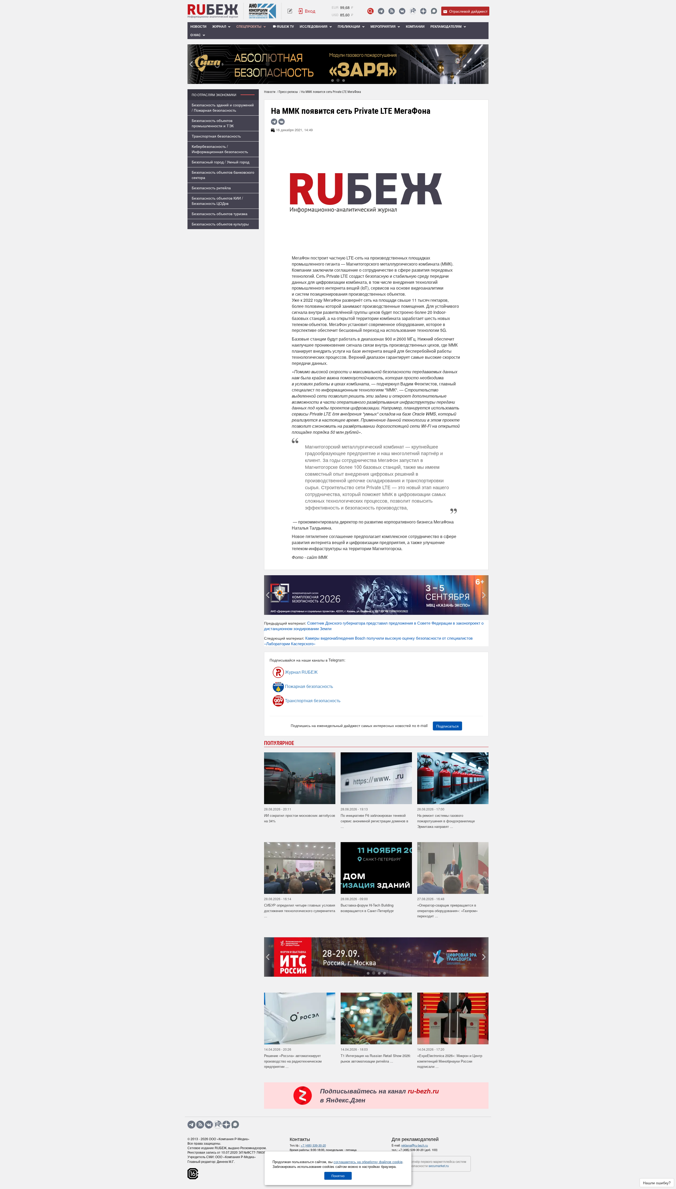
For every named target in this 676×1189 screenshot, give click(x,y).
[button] (332, 80)
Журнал (219, 26)
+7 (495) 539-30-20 (313, 1145)
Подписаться (447, 726)
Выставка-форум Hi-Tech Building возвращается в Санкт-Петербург (367, 908)
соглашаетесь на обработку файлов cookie (368, 1161)
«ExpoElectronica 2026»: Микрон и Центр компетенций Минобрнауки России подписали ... (449, 1061)
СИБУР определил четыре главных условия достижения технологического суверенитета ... (299, 910)
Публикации (349, 26)
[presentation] (191, 64)
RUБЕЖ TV (285, 26)
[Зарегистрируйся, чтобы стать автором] (290, 11)
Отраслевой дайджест (467, 11)
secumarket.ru (439, 1165)
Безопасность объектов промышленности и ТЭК (213, 123)
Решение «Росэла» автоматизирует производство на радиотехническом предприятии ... (293, 1061)
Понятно (338, 1175)
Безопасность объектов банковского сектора (223, 174)
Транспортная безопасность (216, 136)
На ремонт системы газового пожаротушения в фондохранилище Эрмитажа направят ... (446, 821)
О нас (195, 34)
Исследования (314, 26)
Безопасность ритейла (211, 187)
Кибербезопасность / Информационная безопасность (220, 149)
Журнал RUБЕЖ (301, 672)
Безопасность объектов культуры (220, 224)
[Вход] (307, 11)
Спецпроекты (249, 26)
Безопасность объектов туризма (219, 213)
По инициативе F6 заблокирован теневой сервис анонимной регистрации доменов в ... (374, 821)
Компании (415, 26)
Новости (198, 26)
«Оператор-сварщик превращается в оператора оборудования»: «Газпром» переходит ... (447, 910)
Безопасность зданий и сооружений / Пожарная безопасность (223, 107)
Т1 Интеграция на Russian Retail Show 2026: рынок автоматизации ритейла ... (376, 1058)
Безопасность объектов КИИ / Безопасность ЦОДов (217, 200)
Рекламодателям (446, 26)
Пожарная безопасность (308, 686)
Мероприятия (383, 26)
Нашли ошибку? (657, 1182)
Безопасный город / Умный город (220, 161)
